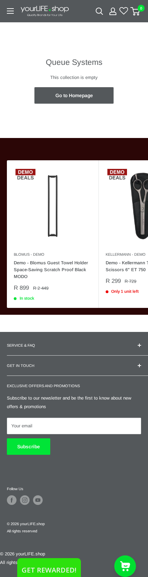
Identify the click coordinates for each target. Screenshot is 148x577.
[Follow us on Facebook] (12, 500)
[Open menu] (10, 11)
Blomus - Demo (29, 254)
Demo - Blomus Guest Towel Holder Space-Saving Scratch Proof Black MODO (51, 269)
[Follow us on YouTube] (38, 500)
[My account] (112, 11)
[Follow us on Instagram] (25, 500)
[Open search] (99, 11)
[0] (135, 11)
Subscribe (28, 446)
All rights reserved (22, 531)
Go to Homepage (74, 95)
